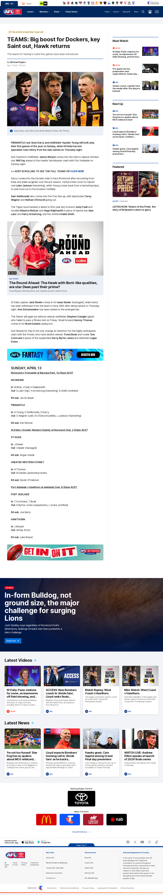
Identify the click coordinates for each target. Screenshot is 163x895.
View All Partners (79, 832)
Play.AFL (88, 858)
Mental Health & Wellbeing (56, 863)
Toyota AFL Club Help (54, 868)
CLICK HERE (77, 171)
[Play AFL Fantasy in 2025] (55, 355)
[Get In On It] (55, 552)
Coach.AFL (89, 863)
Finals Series (71, 12)
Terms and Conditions (69, 888)
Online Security (127, 888)
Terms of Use (15, 864)
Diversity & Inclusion (54, 873)
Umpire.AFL (89, 868)
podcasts (124, 201)
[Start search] (143, 12)
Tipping (125, 12)
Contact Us (50, 878)
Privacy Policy (24, 864)
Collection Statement (34, 864)
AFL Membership (91, 878)
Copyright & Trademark (107, 888)
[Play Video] (55, 248)
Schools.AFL (89, 873)
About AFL (50, 858)
